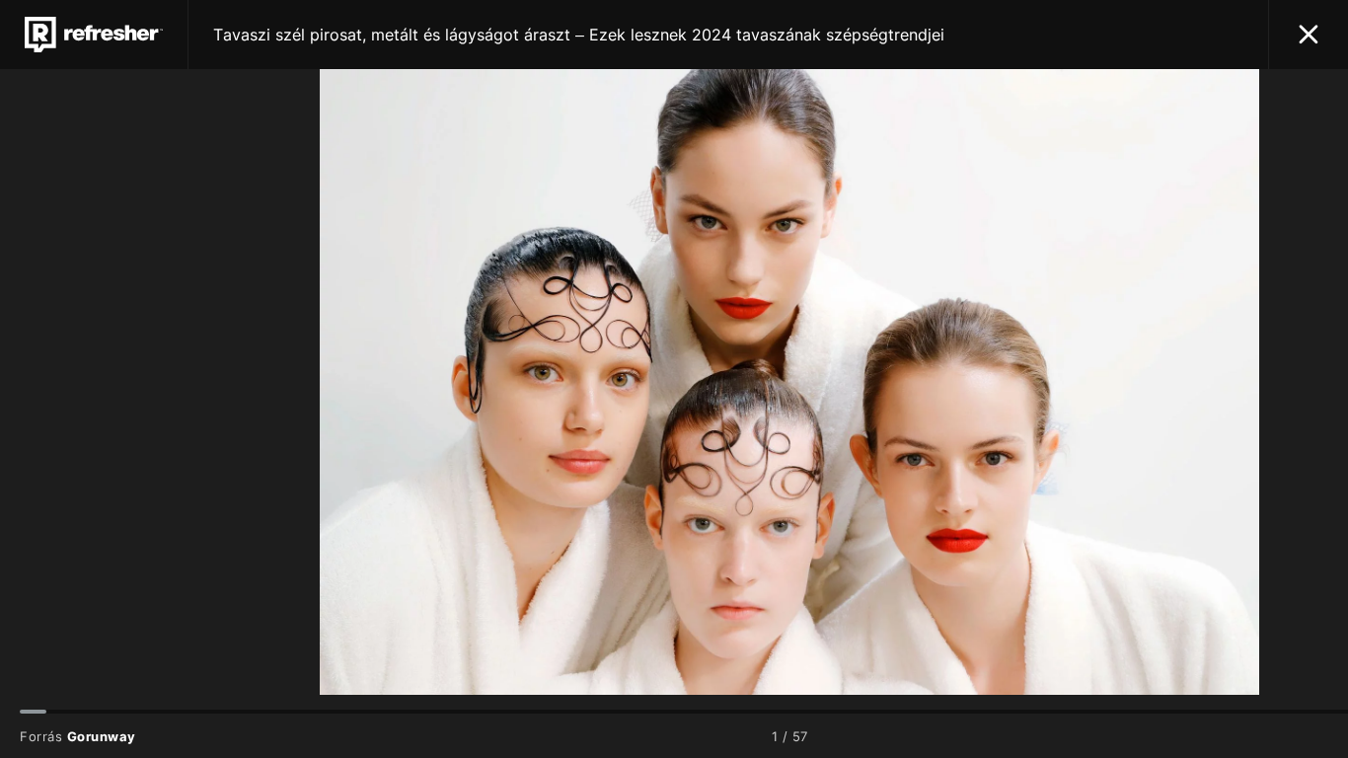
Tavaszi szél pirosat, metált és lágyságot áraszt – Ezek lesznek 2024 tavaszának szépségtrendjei (578, 34)
